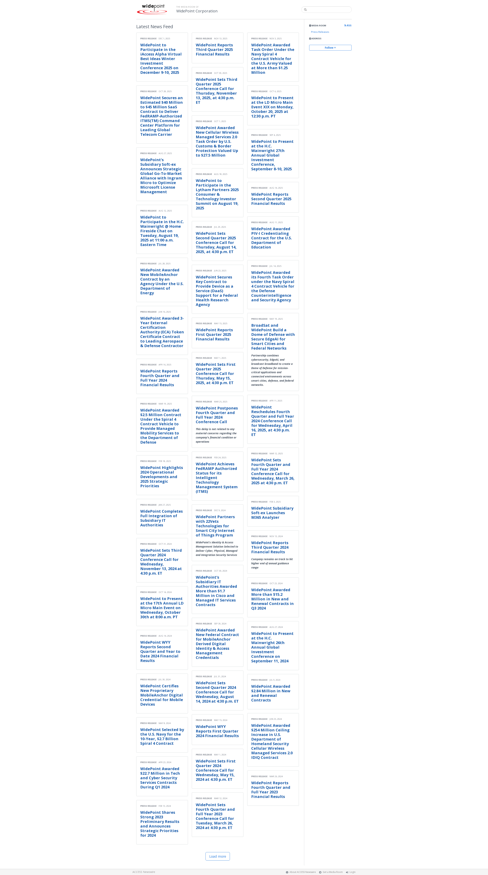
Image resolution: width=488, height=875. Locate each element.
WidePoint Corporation (197, 11)
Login (353, 872)
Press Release (148, 38)
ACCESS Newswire (143, 872)
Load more (217, 856)
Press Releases (320, 32)
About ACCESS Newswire (303, 872)
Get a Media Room (333, 872)
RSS (349, 25)
